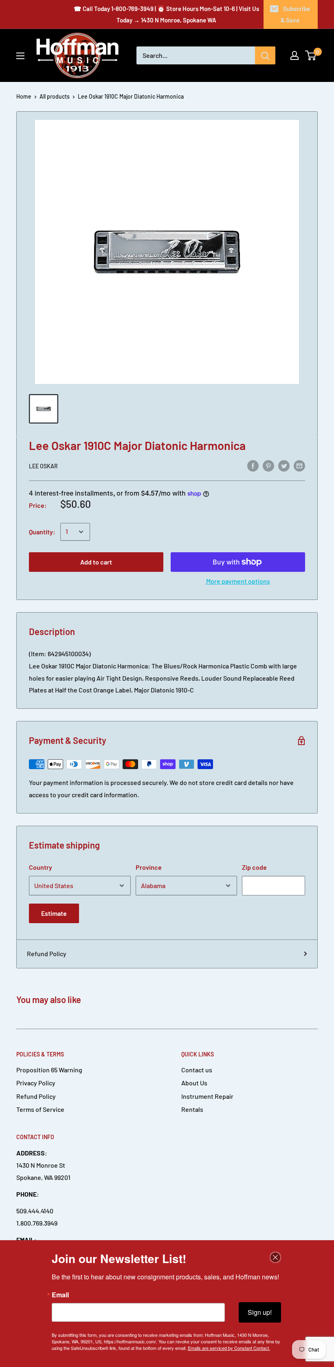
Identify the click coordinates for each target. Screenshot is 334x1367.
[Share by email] (299, 465)
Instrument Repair (207, 1096)
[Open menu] (20, 56)
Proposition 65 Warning (49, 1070)
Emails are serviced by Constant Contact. (229, 1348)
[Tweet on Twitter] (284, 465)
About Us (194, 1083)
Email (60, 1295)
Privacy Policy (35, 1083)
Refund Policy (46, 953)
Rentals (192, 1109)
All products (55, 96)
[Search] (265, 55)
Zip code (254, 867)
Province (149, 867)
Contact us (196, 1070)
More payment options (238, 581)
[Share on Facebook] (253, 465)
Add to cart (96, 562)
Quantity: (42, 532)
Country (40, 867)
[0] (311, 55)
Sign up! (260, 1312)
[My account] (294, 55)
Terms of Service (40, 1109)
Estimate (54, 913)
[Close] (275, 1257)
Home (23, 96)
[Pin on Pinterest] (268, 465)
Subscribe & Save (295, 14)
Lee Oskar (43, 466)
